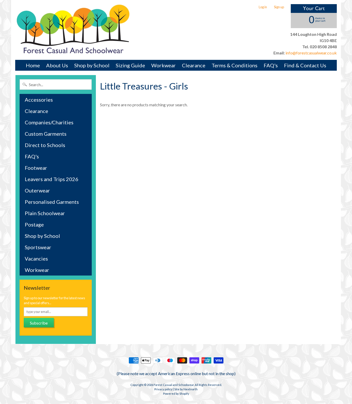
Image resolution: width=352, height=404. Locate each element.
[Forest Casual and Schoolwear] (73, 30)
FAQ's (271, 65)
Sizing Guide (130, 65)
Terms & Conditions (234, 65)
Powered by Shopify (176, 393)
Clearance (193, 65)
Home (33, 65)
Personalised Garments (52, 202)
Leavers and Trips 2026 (51, 179)
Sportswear (38, 247)
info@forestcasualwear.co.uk (311, 52)
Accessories (39, 99)
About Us (57, 65)
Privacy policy (163, 389)
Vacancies (36, 258)
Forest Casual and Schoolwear (174, 384)
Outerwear (37, 190)
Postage (34, 224)
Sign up (279, 7)
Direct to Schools (45, 145)
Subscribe (39, 322)
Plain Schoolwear (45, 213)
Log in (263, 7)
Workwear (163, 65)
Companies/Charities (49, 122)
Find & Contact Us (305, 65)
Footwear (36, 168)
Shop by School (92, 65)
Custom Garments (45, 134)
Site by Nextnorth (186, 389)
